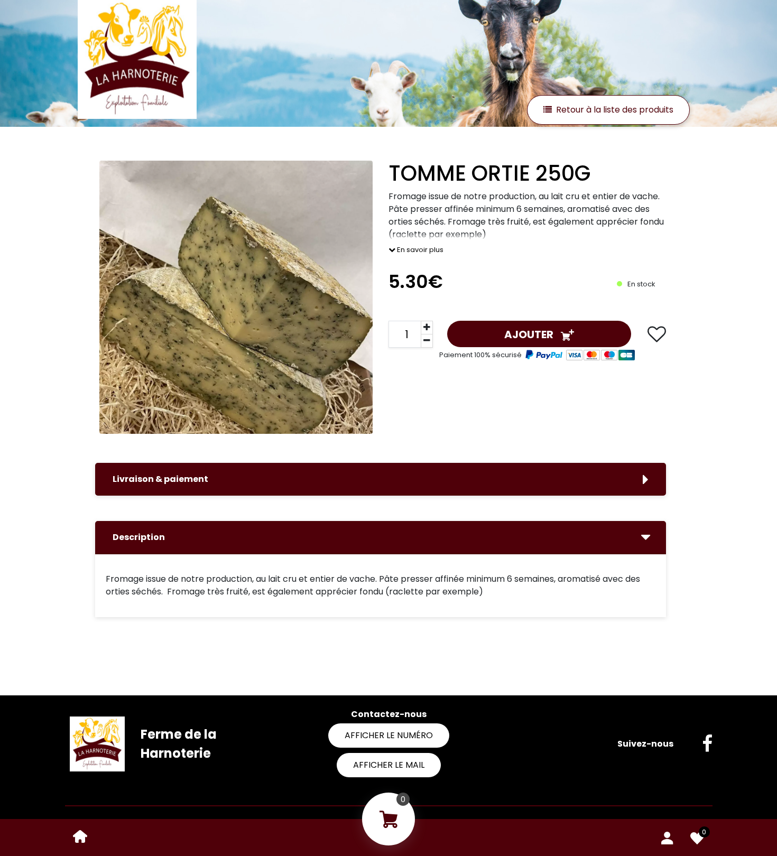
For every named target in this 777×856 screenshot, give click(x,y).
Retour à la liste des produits (614, 110)
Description (139, 537)
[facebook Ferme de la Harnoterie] (699, 744)
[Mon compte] (667, 835)
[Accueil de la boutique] (80, 836)
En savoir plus (419, 250)
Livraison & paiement (160, 479)
